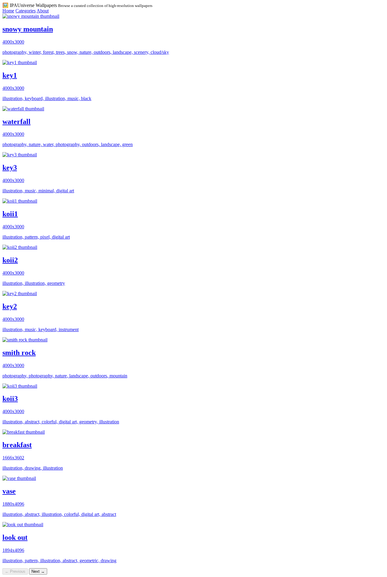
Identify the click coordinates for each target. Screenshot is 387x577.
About (43, 10)
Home (8, 10)
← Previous (15, 571)
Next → (38, 571)
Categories (25, 10)
